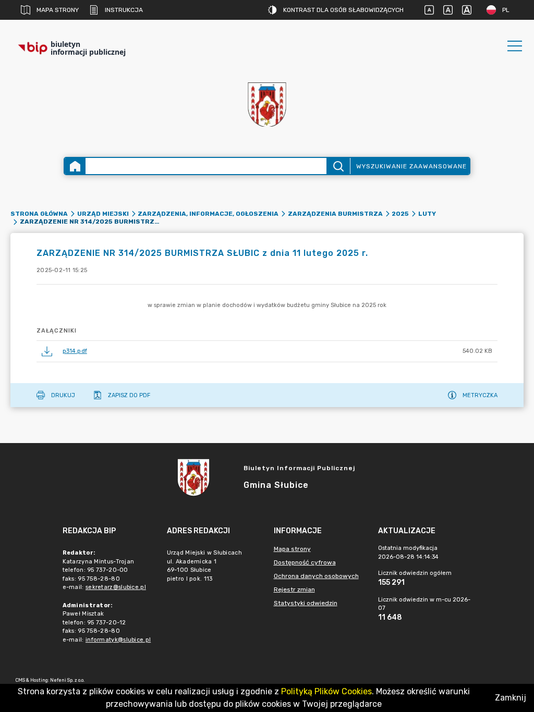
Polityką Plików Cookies (326, 691)
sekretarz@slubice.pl (116, 587)
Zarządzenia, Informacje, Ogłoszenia (208, 213)
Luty (427, 213)
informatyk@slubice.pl (118, 639)
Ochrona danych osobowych (316, 576)
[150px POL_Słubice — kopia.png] (267, 104)
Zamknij (510, 698)
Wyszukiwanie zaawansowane (411, 166)
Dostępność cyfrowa (305, 562)
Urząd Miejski (103, 213)
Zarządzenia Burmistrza (335, 213)
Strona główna (39, 213)
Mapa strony (58, 10)
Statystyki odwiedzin (305, 603)
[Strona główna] (75, 166)
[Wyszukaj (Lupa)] (338, 166)
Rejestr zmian (294, 589)
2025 (400, 213)
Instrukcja (124, 10)
